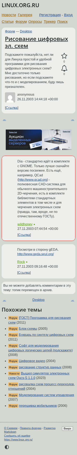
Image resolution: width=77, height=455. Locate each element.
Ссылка (11, 108)
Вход (68, 15)
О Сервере (10, 428)
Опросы (35, 22)
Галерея (25, 15)
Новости (9, 15)
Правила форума (30, 428)
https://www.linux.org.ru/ (18, 439)
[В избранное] (64, 56)
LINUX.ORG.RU (20, 5)
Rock (21, 262)
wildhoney (24, 224)
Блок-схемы (28, 328)
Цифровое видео (32, 361)
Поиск (62, 22)
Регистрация (50, 15)
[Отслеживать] (64, 68)
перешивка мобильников (38, 405)
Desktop (26, 31)
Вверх (67, 428)
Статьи (8, 22)
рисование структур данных (40, 367)
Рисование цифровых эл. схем (36, 42)
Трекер (50, 22)
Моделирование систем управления (46, 395)
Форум (21, 22)
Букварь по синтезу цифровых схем (46, 334)
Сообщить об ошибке (17, 435)
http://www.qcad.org (32, 179)
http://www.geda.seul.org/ (35, 254)
